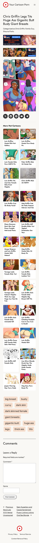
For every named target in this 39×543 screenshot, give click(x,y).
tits (31, 429)
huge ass (29, 423)
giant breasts (12, 417)
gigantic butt (12, 423)
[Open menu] (34, 4)
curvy (8, 405)
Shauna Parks (8, 31)
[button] (5, 116)
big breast (10, 399)
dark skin (21, 405)
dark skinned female (16, 411)
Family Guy (29, 29)
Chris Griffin (20, 29)
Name (5, 486)
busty (24, 399)
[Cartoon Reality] (19, 45)
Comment (7, 462)
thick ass (19, 429)
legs (7, 429)
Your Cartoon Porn (19, 4)
